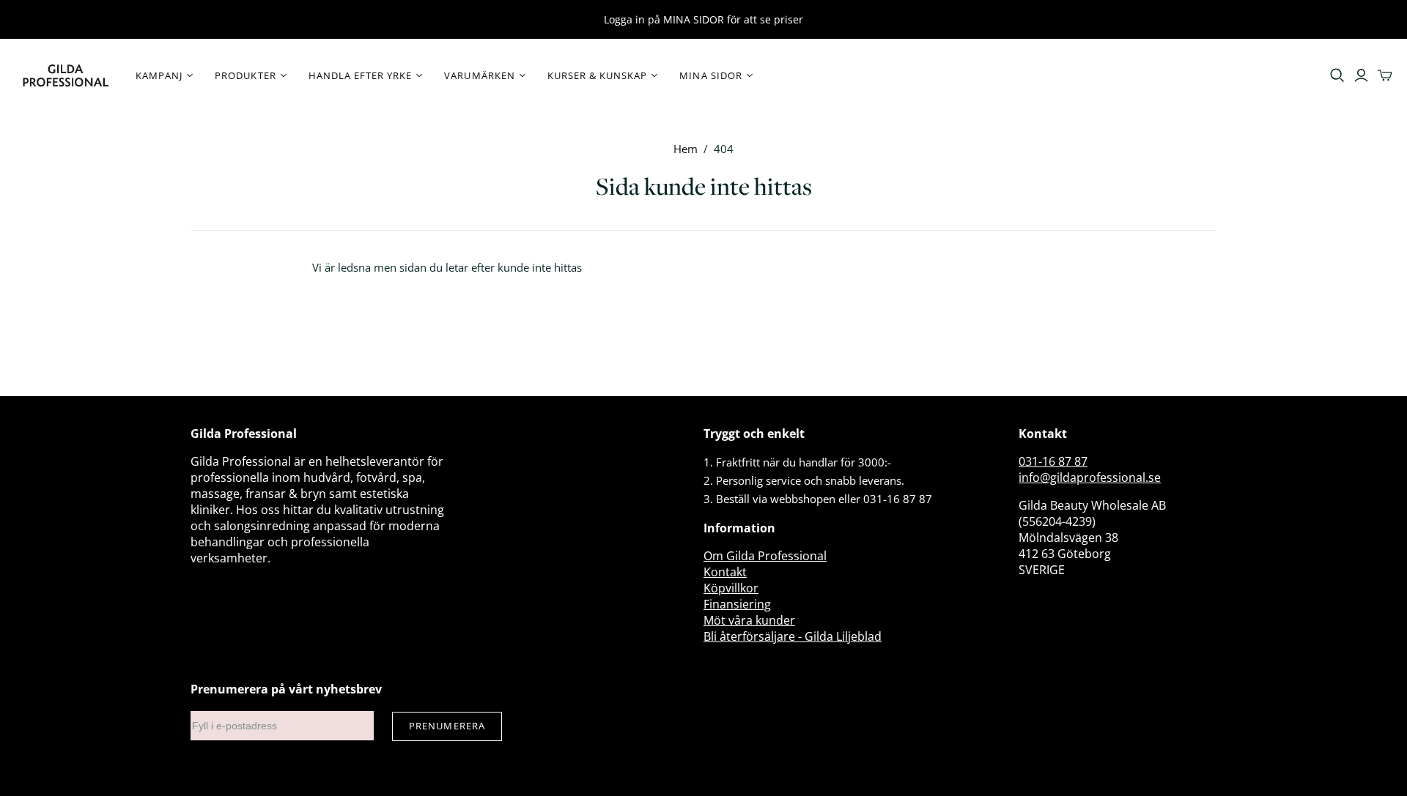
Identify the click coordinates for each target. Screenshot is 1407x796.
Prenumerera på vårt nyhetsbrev (286, 689)
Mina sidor (710, 75)
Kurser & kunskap (597, 75)
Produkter (245, 75)
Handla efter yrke (361, 75)
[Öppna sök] (1337, 75)
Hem (685, 148)
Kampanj (159, 75)
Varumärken (479, 75)
